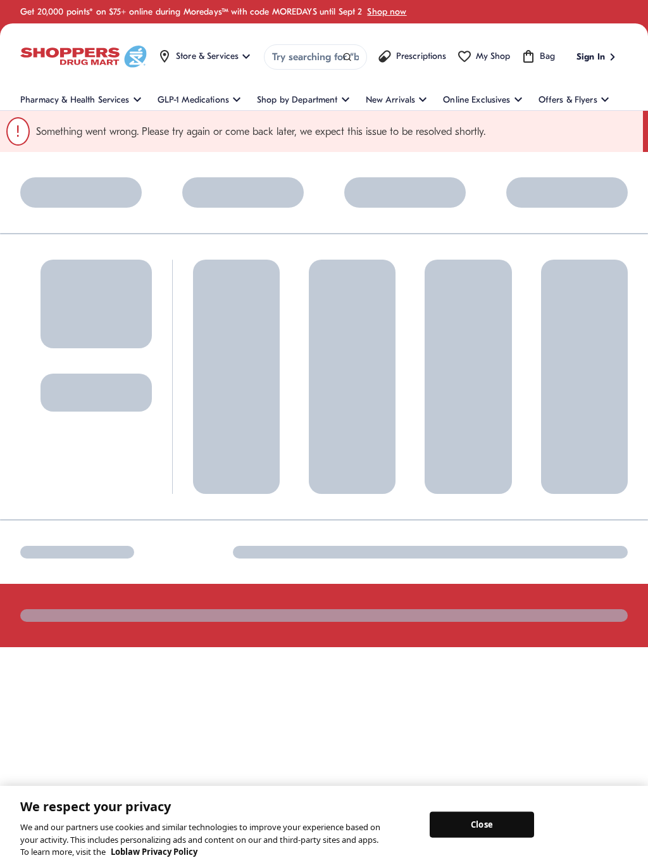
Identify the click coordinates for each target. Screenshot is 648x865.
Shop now (386, 11)
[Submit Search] (347, 57)
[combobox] (315, 57)
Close (482, 824)
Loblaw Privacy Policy (154, 851)
